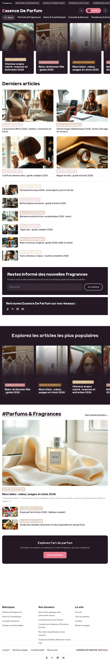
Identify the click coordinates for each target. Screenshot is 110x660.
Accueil (78, 612)
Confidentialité (37, 650)
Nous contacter (55, 555)
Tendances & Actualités (12, 625)
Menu (10, 17)
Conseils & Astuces (79, 3)
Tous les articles (82, 616)
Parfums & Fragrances (27, 3)
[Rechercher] (81, 10)
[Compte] (105, 10)
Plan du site (52, 650)
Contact (94, 10)
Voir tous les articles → (96, 415)
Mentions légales (82, 625)
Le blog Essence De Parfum (50, 620)
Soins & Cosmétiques (54, 3)
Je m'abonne (93, 287)
